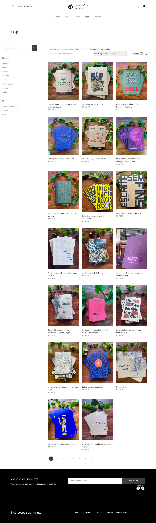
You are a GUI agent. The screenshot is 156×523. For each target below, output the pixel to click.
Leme (4, 114)
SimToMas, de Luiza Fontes (92, 104)
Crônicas (5, 76)
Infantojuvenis (7, 84)
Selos (78, 16)
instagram (142, 488)
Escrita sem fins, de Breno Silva (128, 213)
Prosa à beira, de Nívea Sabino (94, 159)
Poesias (5, 88)
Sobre (68, 16)
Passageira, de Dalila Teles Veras (61, 159)
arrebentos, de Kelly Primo (92, 273)
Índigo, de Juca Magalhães (92, 387)
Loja (87, 16)
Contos (5, 72)
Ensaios (5, 80)
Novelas (5, 67)
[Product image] (63, 81)
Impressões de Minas (10, 106)
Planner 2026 (121, 387)
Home (57, 16)
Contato (97, 16)
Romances (6, 63)
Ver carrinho (105, 49)
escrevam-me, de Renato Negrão (61, 444)
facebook (138, 488)
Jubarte (5, 110)
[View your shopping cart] (142, 7)
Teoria (4, 92)
